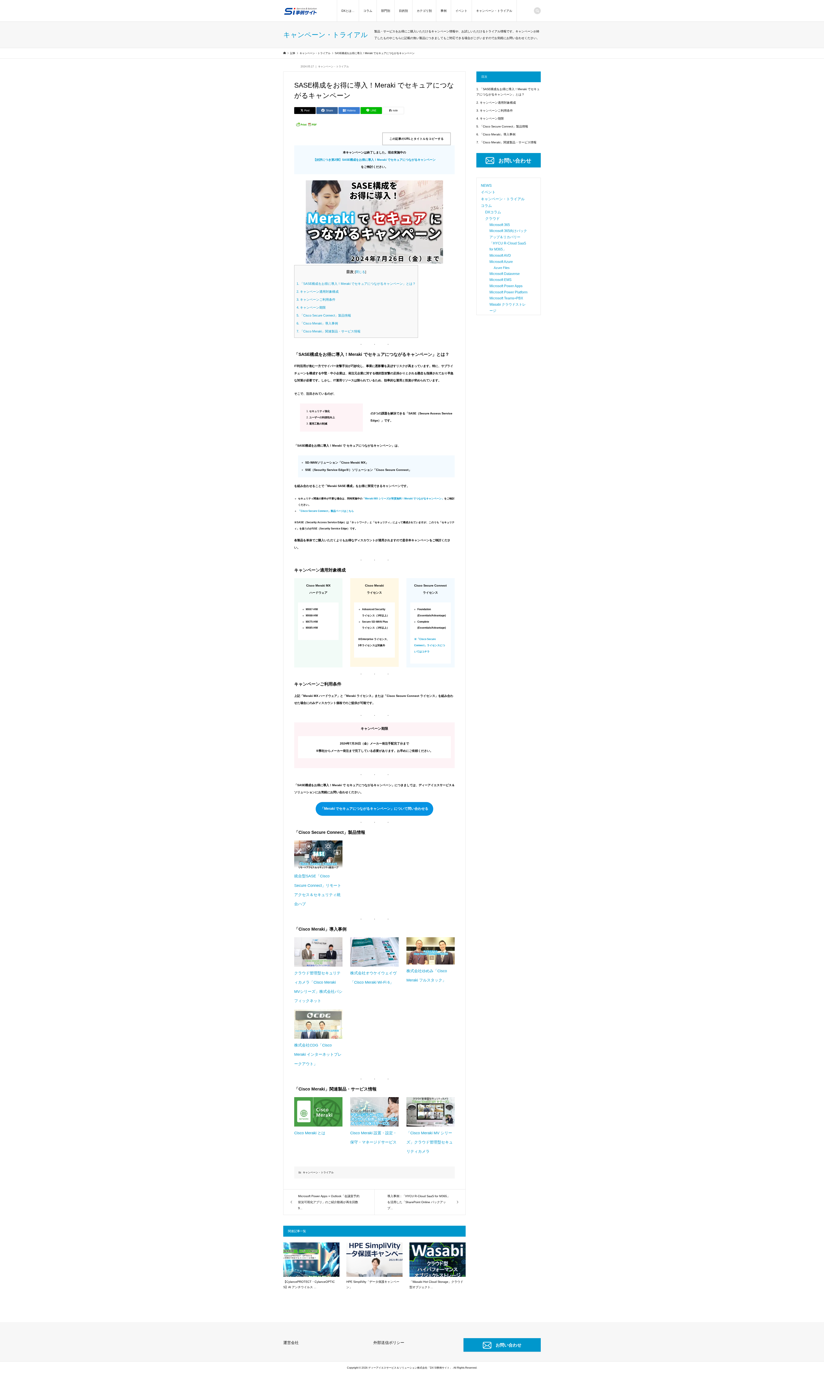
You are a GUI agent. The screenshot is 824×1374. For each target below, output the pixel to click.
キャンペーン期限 (311, 307)
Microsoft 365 (499, 225)
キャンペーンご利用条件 (316, 299)
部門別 (385, 11)
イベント (461, 11)
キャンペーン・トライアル (494, 11)
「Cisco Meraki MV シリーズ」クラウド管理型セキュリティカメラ (429, 1142)
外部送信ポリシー (388, 1343)
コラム (367, 11)
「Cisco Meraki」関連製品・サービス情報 (328, 331)
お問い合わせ (515, 161)
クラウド (492, 219)
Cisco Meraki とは (309, 1133)
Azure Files (502, 268)
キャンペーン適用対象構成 (318, 291)
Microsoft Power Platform (508, 292)
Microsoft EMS (500, 280)
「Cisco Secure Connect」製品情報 (324, 315)
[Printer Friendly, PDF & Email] (306, 124)
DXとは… (347, 11)
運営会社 (291, 1343)
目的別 (403, 11)
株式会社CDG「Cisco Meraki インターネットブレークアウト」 (318, 1054)
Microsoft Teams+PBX (506, 298)
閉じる (360, 272)
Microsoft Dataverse (504, 274)
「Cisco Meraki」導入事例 (317, 323)
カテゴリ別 (424, 11)
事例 (444, 11)
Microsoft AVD (500, 255)
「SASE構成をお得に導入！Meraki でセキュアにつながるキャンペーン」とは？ (356, 283)
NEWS (486, 185)
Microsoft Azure (501, 262)
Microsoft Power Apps (506, 286)
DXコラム (493, 212)
